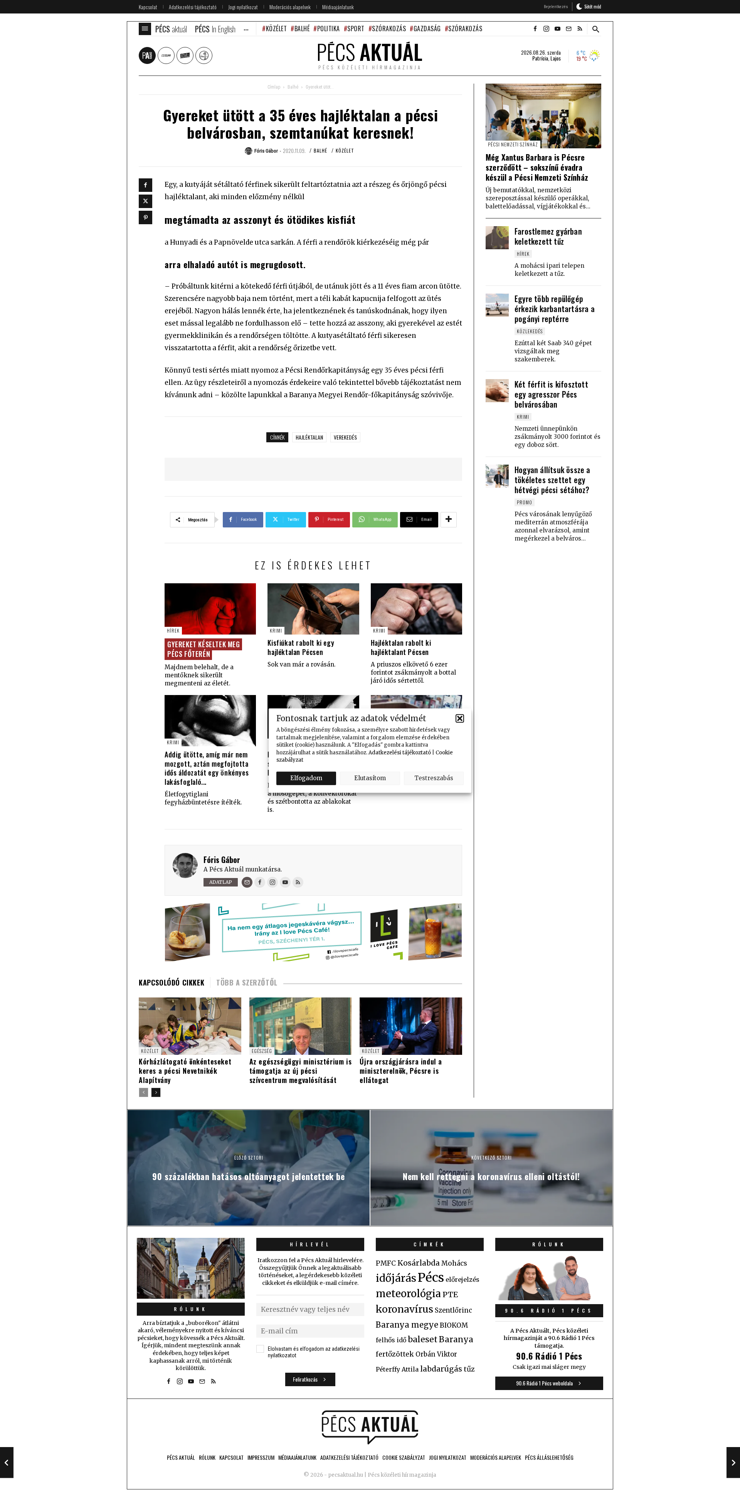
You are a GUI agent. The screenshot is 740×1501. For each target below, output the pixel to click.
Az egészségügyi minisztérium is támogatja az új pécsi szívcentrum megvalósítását (300, 1070)
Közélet (276, 28)
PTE (450, 1294)
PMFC (386, 1263)
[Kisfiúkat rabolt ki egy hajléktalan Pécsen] (313, 609)
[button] (460, 718)
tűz (469, 1369)
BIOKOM (454, 1325)
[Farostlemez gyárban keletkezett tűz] (497, 237)
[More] (449, 519)
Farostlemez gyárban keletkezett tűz (548, 236)
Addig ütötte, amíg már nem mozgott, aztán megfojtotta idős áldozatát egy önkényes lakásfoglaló (207, 767)
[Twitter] (145, 201)
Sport (356, 28)
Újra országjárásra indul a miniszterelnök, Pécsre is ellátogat (401, 1070)
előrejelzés (462, 1279)
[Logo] (370, 1427)
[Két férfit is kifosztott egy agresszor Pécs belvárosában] (497, 390)
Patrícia (540, 58)
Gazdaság (427, 28)
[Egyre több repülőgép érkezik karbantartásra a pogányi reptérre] (497, 305)
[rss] (579, 29)
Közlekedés (530, 331)
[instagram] (546, 29)
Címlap (273, 87)
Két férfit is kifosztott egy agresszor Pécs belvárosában (551, 394)
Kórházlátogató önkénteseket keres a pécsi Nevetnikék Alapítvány (185, 1070)
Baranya (456, 1340)
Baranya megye (407, 1325)
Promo (524, 502)
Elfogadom (306, 778)
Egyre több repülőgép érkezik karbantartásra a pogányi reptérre (555, 308)
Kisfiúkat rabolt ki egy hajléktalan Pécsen (300, 647)
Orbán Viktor (436, 1354)
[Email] (247, 882)
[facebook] (535, 29)
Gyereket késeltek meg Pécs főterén (203, 648)
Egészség (262, 1051)
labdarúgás (441, 1368)
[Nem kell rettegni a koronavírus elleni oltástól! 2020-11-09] (733, 1462)
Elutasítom (370, 778)
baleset (422, 1339)
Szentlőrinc (453, 1310)
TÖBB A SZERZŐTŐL (247, 982)
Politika (328, 28)
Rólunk (191, 1309)
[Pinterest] (145, 217)
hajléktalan (309, 437)
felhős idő (391, 1340)
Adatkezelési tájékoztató (399, 752)
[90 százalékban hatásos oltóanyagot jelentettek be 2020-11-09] (6, 1462)
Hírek (173, 630)
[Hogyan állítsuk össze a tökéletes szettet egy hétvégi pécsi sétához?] (497, 476)
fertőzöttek (395, 1354)
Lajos (555, 58)
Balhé (301, 28)
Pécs (431, 1277)
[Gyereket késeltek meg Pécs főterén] (210, 609)
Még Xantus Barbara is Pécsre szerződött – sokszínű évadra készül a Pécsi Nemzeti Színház (537, 167)
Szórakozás (389, 28)
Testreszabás (433, 778)
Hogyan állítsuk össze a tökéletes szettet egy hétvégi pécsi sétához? (552, 479)
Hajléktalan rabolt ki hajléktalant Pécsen (401, 647)
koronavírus (404, 1309)
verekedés (345, 437)
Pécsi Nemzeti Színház (513, 144)
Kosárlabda (418, 1263)
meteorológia (408, 1294)
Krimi (276, 630)
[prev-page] (143, 1092)
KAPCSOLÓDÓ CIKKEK (171, 982)
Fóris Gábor (222, 859)
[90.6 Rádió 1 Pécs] (549, 1298)
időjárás (396, 1278)
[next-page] (156, 1092)
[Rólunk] (191, 1268)
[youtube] (557, 29)
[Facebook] (145, 185)
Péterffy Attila (397, 1369)
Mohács (454, 1263)
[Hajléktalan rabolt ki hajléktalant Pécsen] (416, 609)
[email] (568, 29)
